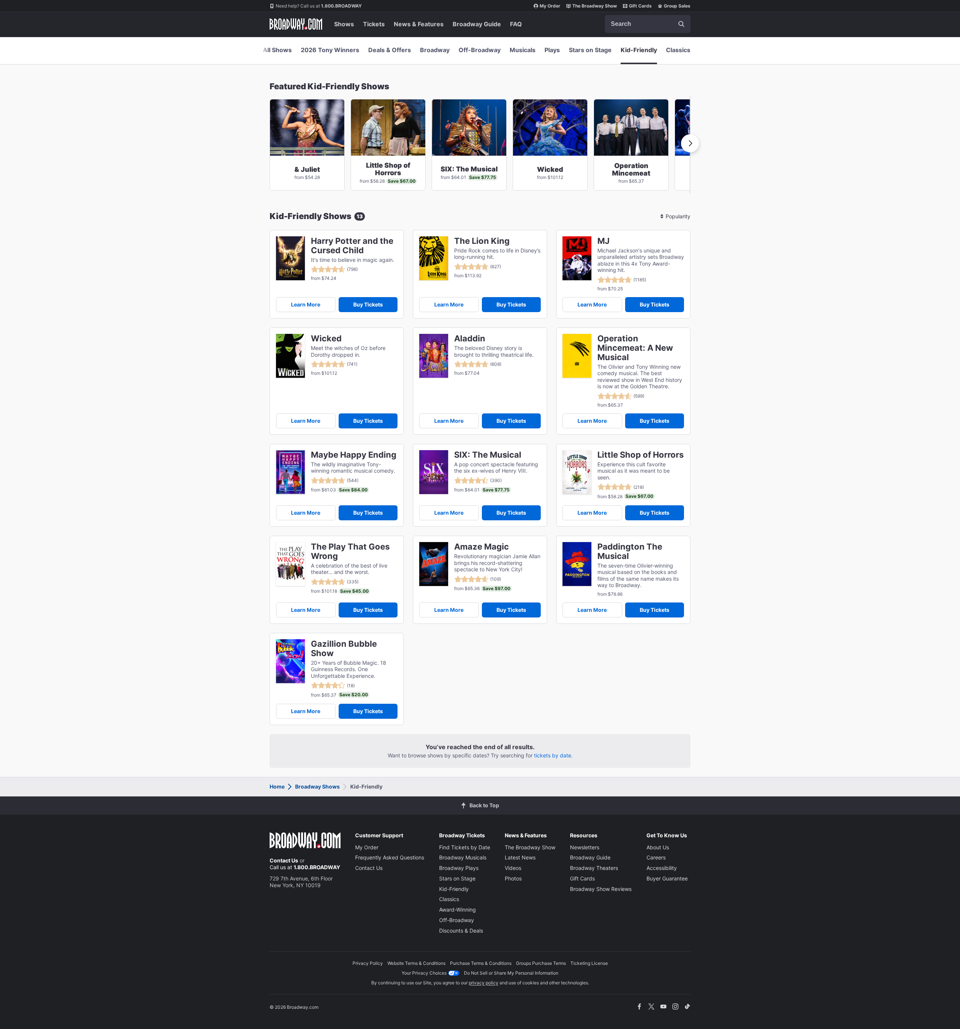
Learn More (305, 304)
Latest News (520, 857)
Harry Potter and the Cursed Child (352, 245)
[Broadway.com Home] (296, 24)
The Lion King (482, 241)
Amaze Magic (481, 546)
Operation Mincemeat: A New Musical (635, 348)
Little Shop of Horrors (640, 455)
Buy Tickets (368, 304)
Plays (552, 50)
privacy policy (483, 982)
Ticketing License (589, 963)
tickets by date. (553, 755)
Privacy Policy (367, 963)
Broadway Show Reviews (601, 889)
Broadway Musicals (462, 857)
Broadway (435, 50)
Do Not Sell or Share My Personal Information (511, 973)
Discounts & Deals (461, 930)
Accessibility (661, 868)
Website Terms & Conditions (416, 963)
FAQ (516, 24)
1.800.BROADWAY (319, 6)
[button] (690, 143)
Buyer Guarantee (667, 878)
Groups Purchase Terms (541, 963)
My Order (550, 6)
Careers (656, 857)
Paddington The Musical (629, 551)
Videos (513, 868)
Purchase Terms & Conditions (481, 963)
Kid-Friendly (639, 50)
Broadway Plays (458, 868)
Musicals (523, 50)
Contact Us (284, 860)
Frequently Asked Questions (389, 857)
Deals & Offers (389, 50)
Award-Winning (457, 909)
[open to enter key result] (681, 24)
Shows (344, 24)
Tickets (374, 24)
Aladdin (469, 338)
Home (277, 786)
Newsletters (584, 847)
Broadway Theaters (594, 868)
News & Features (419, 24)
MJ (603, 241)
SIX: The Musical (487, 455)
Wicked (326, 338)
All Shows (277, 50)
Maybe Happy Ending (353, 455)
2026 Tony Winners (330, 50)
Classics (678, 50)
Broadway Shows (317, 786)
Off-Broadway (480, 50)
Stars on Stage (590, 50)
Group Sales (677, 6)
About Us (657, 847)
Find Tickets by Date (464, 847)
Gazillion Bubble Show (344, 648)
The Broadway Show (594, 6)
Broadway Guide (477, 24)
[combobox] (647, 24)
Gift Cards (640, 6)
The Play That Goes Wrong (350, 551)
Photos (513, 878)
